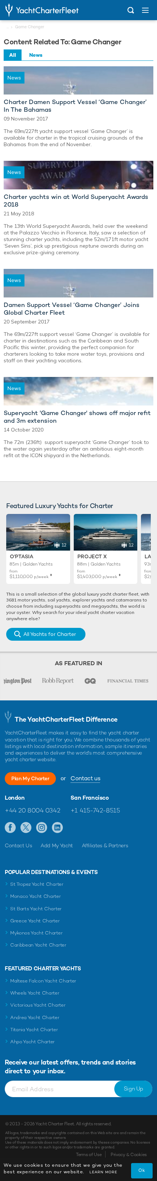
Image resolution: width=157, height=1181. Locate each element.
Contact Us (18, 845)
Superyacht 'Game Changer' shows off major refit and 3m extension (77, 417)
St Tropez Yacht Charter (37, 884)
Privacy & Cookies (129, 1155)
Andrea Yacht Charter (35, 1017)
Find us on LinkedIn (57, 828)
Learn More (103, 1172)
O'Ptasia (21, 556)
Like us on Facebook (10, 828)
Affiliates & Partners (105, 845)
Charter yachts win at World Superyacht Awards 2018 (76, 200)
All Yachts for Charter (49, 634)
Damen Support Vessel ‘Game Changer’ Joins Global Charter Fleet (71, 308)
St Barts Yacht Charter (36, 909)
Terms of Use (89, 1155)
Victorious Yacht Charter (37, 1005)
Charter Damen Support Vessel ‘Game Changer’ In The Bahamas (75, 106)
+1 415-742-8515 (95, 810)
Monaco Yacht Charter (35, 896)
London (15, 797)
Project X (92, 556)
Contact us (85, 778)
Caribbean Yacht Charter (38, 945)
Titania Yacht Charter (34, 1029)
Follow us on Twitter (26, 828)
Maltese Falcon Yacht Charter (43, 981)
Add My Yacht (57, 845)
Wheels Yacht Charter (35, 993)
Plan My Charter (30, 778)
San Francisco (89, 797)
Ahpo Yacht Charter (32, 1042)
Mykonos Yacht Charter (36, 933)
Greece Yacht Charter (35, 921)
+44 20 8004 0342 (32, 810)
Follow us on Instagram (41, 828)
